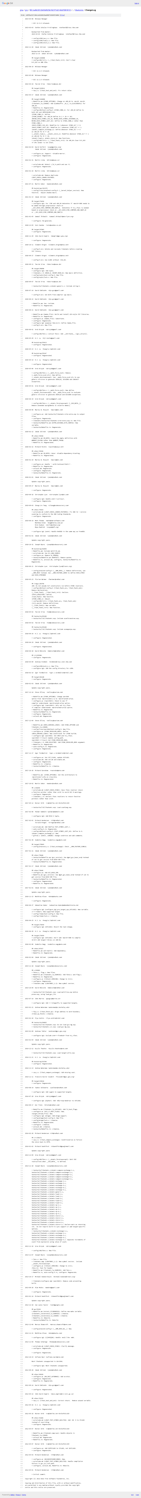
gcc (26, 10)
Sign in (137, 3)
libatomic (79, 10)
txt (132, 1495)
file (62, 15)
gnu (21, 10)
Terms (24, 1495)
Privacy (18, 1495)
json (137, 1495)
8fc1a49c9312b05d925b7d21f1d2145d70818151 (50, 10)
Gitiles (12, 1495)
